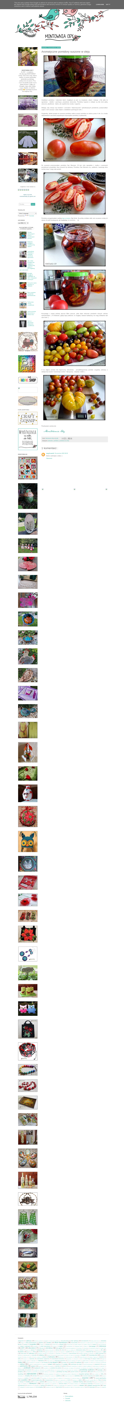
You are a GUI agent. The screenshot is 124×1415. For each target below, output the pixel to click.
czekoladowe (70, 1346)
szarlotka (44, 1378)
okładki (50, 1364)
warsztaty (89, 1381)
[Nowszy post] (42, 489)
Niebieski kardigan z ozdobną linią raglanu (31, 244)
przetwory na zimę (64, 440)
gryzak (62, 1351)
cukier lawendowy (45, 1346)
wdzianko (102, 1381)
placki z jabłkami (87, 1366)
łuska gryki (26, 1360)
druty (21, 1350)
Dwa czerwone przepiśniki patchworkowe (31, 294)
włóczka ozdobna (74, 1383)
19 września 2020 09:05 (61, 453)
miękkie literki (85, 1360)
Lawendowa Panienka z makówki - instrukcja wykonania (30, 254)
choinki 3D (54, 1344)
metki (79, 1360)
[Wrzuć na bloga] (65, 438)
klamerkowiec (27, 1355)
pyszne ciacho (75, 1371)
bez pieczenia (65, 1340)
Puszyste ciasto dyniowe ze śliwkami (32, 284)
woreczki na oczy (100, 1383)
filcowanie (21, 1351)
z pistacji (69, 1385)
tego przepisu (66, 218)
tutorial (42, 1382)
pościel (29, 1370)
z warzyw (75, 1385)
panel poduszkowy (88, 1364)
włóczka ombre (63, 1383)
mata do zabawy (71, 1360)
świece (57, 1380)
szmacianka (67, 1378)
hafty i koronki (75, 1351)
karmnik (91, 1353)
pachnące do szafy (76, 1364)
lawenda (32, 1358)
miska (20, 1362)
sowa (52, 1375)
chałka (41, 1344)
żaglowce (104, 1387)
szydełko (24, 1380)
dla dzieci (32, 1348)
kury (76, 1357)
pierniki (58, 1366)
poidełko (46, 1368)
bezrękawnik (85, 1340)
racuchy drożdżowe (99, 1371)
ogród (44, 1364)
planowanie (96, 1366)
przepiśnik (28, 1371)
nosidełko (86, 1362)
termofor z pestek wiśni (91, 1380)
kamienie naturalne (42, 1353)
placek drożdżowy (72, 1366)
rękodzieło (32, 1374)
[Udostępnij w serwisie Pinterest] (71, 438)
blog (22, 1342)
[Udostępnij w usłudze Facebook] (69, 438)
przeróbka (35, 1371)
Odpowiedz (49, 458)
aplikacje (29, 1341)
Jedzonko (68, 1400)
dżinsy (57, 1350)
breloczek (83, 1342)
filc (102, 1350)
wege (19, 1383)
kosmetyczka (93, 1355)
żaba (98, 1387)
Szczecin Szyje (52, 1378)
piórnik (64, 1366)
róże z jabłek (96, 1374)
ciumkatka (35, 1346)
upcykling (60, 1381)
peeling (46, 1366)
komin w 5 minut (69, 1355)
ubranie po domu (51, 1381)
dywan (33, 1350)
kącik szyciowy (100, 1353)
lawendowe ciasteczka (43, 1358)
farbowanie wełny (81, 1350)
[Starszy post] (106, 489)
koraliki (84, 1355)
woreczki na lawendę (87, 1383)
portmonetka (21, 1370)
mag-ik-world (50, 453)
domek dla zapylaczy (70, 1348)
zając (104, 1385)
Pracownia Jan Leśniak (72, 1370)
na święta (71, 1362)
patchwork (24, 1366)
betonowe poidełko (54, 1340)
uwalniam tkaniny (78, 1382)
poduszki (38, 1368)
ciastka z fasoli (87, 1344)
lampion (25, 1358)
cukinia (54, 1346)
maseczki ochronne (60, 1360)
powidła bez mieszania (39, 1370)
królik (30, 1357)
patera (33, 1366)
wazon (96, 1381)
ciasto (94, 1344)
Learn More (100, 4)
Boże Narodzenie (61, 1342)
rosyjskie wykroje (84, 1374)
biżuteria (103, 1341)
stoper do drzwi (68, 1375)
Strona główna (69, 1396)
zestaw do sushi (50, 1387)
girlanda (52, 1351)
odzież (22, 1364)
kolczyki (34, 1355)
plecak (102, 1366)
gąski (46, 1351)
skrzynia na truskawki (44, 1375)
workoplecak (21, 1385)
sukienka (77, 1376)
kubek (44, 1357)
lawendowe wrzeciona (58, 1358)
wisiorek (54, 1383)
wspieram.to (30, 1385)
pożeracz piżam (60, 1370)
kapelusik (58, 1353)
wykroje (43, 1385)
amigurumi (21, 1340)
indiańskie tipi (90, 1351)
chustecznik (69, 1344)
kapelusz (65, 1353)
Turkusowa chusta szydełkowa (30, 303)
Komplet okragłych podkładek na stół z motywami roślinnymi (32, 276)
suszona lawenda (88, 1375)
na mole (64, 1362)
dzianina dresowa (49, 1350)
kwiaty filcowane (83, 1357)
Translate (31, 216)
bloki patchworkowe (31, 1342)
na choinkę (45, 1362)
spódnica (59, 1376)
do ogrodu (59, 1348)
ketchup (20, 1355)
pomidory (56, 440)
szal (32, 1378)
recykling (20, 1374)
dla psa (42, 1348)
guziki (68, 1351)
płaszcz (20, 1368)
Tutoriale (67, 1398)
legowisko (69, 1358)
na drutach (54, 1362)
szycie (85, 1378)
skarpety (27, 1376)
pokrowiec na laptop (69, 1368)
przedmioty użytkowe (87, 1370)
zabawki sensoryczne (93, 1385)
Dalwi (85, 1346)
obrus (92, 1362)
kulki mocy (61, 1357)
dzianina (39, 1350)
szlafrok (60, 1378)
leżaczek (76, 1358)
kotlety (25, 1357)
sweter (97, 1376)
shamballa (20, 1375)
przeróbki (52, 1371)
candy (25, 1344)
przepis (101, 1370)
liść (81, 1358)
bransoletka (74, 1342)
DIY (23, 1348)
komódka (77, 1355)
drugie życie (103, 1348)
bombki (49, 1342)
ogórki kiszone (37, 1364)
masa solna (50, 1360)
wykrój (49, 1385)
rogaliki (57, 1374)
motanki (32, 1362)
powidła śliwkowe (51, 1370)
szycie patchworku (101, 1378)
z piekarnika (62, 1385)
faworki (97, 1350)
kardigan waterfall (83, 1353)
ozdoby (65, 1364)
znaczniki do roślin (68, 1387)
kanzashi (51, 1353)
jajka (104, 1351)
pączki (40, 1366)
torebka (28, 1382)
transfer (36, 1381)
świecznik (63, 1380)
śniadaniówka (49, 1380)
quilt (91, 1371)
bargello (46, 1340)
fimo (34, 1351)
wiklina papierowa (45, 1383)
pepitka (51, 1366)
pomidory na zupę (100, 1368)
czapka (61, 1346)
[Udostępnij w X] (67, 438)
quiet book (84, 1371)
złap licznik (59, 1387)
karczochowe (73, 1353)
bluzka (41, 1342)
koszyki (19, 1357)
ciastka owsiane (78, 1344)
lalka (19, 1358)
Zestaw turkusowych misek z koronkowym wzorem (30, 235)
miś (27, 1362)
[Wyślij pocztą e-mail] (63, 438)
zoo (86, 1387)
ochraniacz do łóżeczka (101, 1362)
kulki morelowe (69, 1357)
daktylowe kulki (78, 1346)
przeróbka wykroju (44, 1371)
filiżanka (29, 1351)
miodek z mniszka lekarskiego (97, 1360)
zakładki (22, 1387)
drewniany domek (94, 1348)
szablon (26, 1378)
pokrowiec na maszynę (81, 1368)
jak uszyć (24, 1353)
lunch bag (87, 1358)
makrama (41, 1360)
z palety (55, 1385)
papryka (104, 1364)
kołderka (41, 1355)
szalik (38, 1378)
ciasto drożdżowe (102, 1344)
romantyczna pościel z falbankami (69, 1374)
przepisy (20, 1371)
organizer (58, 1364)
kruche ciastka (37, 1357)
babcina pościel (38, 1340)
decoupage (92, 1346)
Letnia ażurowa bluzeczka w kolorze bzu (31, 313)
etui (63, 1350)
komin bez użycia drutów (58, 1355)
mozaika (38, 1362)
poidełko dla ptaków (56, 1368)
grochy (57, 1351)
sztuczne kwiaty (76, 1378)
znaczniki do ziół (79, 1387)
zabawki (81, 1385)
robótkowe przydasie (48, 1374)
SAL (102, 1374)
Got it (108, 4)
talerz (80, 1380)
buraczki (102, 1342)
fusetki (41, 1351)
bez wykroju (74, 1341)
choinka (47, 1344)
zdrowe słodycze (30, 1387)
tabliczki (75, 1380)
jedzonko (50, 440)
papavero (97, 1364)
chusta (61, 1344)
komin (48, 1355)
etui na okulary (70, 1350)
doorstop (80, 1348)
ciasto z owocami (25, 1346)
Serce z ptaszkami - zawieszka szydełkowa (30, 323)
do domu (49, 1348)
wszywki (37, 1385)
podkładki (27, 1368)
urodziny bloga (67, 1381)
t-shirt (68, 1380)
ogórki (30, 1364)
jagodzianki (98, 1351)
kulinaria (52, 1357)
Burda (19, 1344)
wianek (25, 1383)
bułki (97, 1342)
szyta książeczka (37, 1380)
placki (80, 1366)
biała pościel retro (95, 1340)
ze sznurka (39, 1387)
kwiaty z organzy (93, 1357)
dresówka (86, 1348)
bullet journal (90, 1342)
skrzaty (35, 1375)
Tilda (99, 1380)
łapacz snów (96, 1358)
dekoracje (102, 1346)
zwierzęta (92, 1387)
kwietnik (101, 1357)
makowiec (33, 1360)
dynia (27, 1350)
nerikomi (79, 1362)
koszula (102, 1355)
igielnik (82, 1351)
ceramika (33, 1344)
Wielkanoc (33, 1383)
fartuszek (91, 1350)
